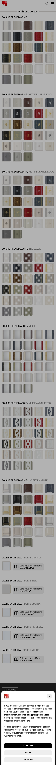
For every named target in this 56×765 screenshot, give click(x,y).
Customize (28, 760)
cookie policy (40, 718)
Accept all (28, 746)
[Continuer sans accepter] (49, 696)
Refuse (28, 753)
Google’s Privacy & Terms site (17, 721)
